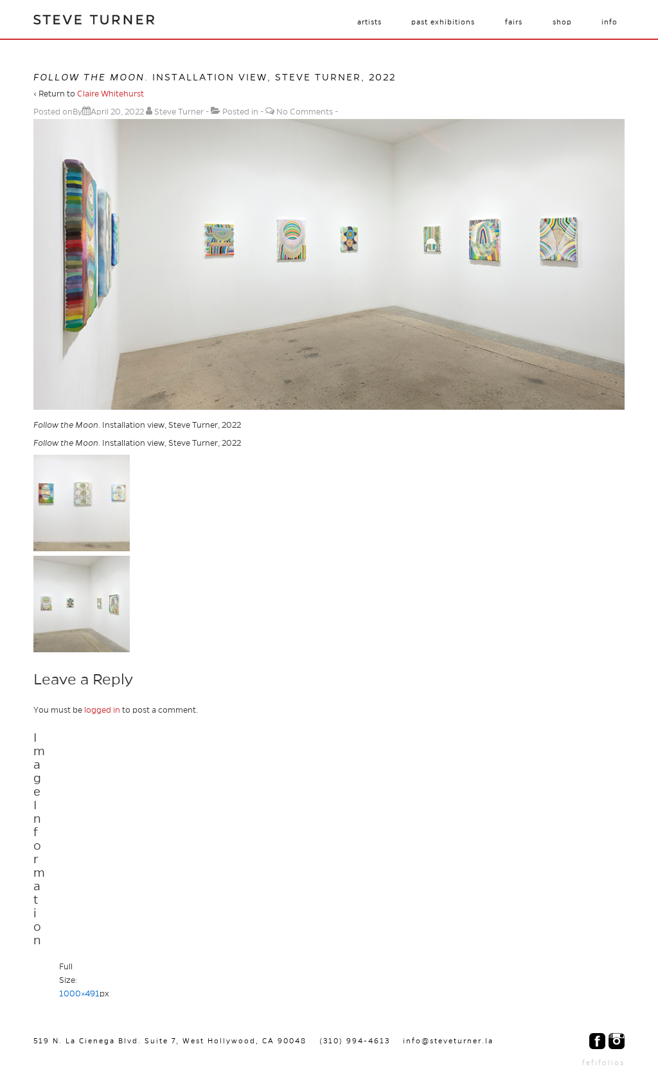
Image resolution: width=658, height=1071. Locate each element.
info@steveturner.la (448, 1041)
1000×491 (79, 993)
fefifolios (603, 1062)
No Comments (304, 111)
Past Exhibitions (443, 22)
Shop (562, 22)
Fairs (513, 22)
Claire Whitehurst (110, 93)
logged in (102, 710)
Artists (369, 22)
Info (609, 22)
